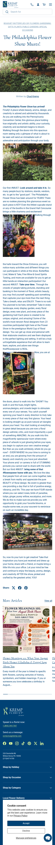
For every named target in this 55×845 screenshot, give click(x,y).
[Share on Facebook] (20, 588)
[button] (44, 4)
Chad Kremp (33, 96)
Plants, (18, 27)
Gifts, (11, 27)
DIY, (28, 23)
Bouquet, (8, 23)
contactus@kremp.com (12, 736)
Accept (26, 823)
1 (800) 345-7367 (10, 726)
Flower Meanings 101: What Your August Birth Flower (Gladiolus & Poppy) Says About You (25, 662)
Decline (26, 830)
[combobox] (27, 12)
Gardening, (45, 23)
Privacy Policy (21, 815)
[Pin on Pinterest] (26, 588)
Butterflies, (19, 23)
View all (48, 600)
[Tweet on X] (13, 588)
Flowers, (35, 23)
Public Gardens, (30, 27)
